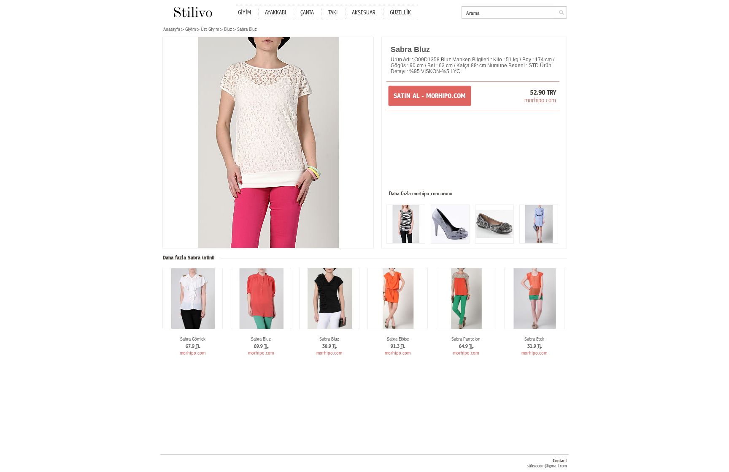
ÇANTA (307, 12)
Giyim (190, 29)
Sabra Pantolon (466, 339)
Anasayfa (171, 29)
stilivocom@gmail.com (547, 466)
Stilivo (192, 12)
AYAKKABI (275, 12)
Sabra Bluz (261, 339)
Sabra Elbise (398, 339)
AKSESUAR (363, 12)
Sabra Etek (534, 339)
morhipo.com (540, 100)
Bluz (228, 29)
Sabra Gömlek (192, 339)
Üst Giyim (210, 29)
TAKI (333, 12)
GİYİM (244, 12)
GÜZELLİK (400, 12)
